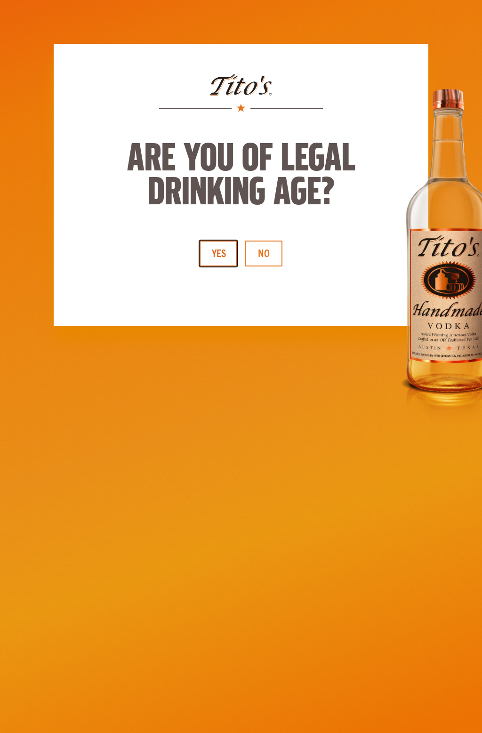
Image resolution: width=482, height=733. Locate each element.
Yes (219, 252)
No (264, 252)
